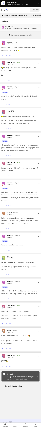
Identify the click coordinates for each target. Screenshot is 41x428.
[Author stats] (38, 43)
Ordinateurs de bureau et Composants (25, 28)
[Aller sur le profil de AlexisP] (3, 213)
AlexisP (9, 212)
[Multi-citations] (3, 55)
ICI (2, 75)
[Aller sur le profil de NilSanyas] (3, 258)
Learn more (4, 3)
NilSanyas (10, 257)
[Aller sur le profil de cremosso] (3, 27)
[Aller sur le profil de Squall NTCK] (3, 63)
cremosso (11, 26)
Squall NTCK (11, 62)
